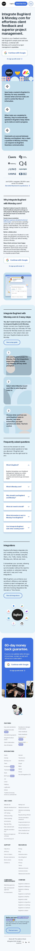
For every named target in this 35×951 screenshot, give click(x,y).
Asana (5, 755)
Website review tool (23, 807)
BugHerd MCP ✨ (23, 743)
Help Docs (7, 849)
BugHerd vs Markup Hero (23, 890)
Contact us (7, 862)
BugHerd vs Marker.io (24, 883)
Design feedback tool (24, 827)
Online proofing (8, 815)
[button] (31, 3)
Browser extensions (9, 857)
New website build (9, 826)
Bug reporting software (24, 814)
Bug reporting (7, 824)
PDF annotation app (23, 833)
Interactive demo (22, 854)
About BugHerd (22, 857)
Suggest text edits (9, 731)
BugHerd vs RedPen (23, 896)
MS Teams (9, 776)
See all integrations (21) (24, 774)
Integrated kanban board (9, 738)
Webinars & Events (23, 868)
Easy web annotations (10, 727)
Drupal (20, 763)
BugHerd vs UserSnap (24, 905)
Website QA (7, 804)
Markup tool (21, 804)
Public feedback (22, 734)
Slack (5, 773)
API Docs (6, 851)
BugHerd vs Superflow (24, 902)
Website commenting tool (24, 811)
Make (19, 766)
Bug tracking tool (8, 810)
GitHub (6, 790)
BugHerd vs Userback (24, 907)
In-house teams (8, 892)
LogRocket (7, 787)
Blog (19, 851)
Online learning (8, 818)
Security (20, 860)
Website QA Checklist (24, 873)
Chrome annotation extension (23, 818)
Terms (20, 865)
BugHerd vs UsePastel (24, 894)
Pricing (20, 849)
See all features (8, 745)
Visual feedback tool (23, 825)
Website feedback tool (10, 807)
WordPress (21, 760)
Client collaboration (9, 742)
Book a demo (7, 860)
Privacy (20, 862)
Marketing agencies (9, 885)
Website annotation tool (9, 830)
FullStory (6, 784)
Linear (5, 781)
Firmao (20, 771)
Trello (5, 763)
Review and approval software (9, 835)
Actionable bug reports (10, 735)
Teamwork (9, 770)
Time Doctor (21, 758)
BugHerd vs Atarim (23, 910)
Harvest (20, 755)
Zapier (20, 769)
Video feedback (22, 731)
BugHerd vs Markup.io (24, 886)
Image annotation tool (24, 822)
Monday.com (7, 760)
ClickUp (6, 758)
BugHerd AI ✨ (22, 738)
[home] (4, 4)
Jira (5, 779)
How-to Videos (8, 854)
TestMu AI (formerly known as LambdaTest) (10, 793)
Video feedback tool (23, 830)
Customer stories (23, 871)
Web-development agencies (9, 888)
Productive (9, 766)
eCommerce (7, 821)
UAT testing (7, 813)
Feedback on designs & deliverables (24, 728)
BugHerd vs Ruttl (22, 899)
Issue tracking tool (9, 838)
